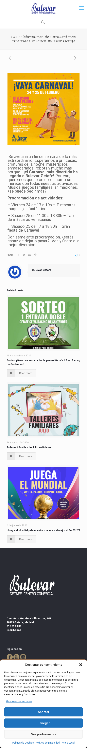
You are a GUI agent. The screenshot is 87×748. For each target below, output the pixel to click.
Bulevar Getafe (41, 269)
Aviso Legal (68, 742)
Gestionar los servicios (19, 701)
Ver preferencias (43, 734)
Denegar (43, 723)
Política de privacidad (48, 742)
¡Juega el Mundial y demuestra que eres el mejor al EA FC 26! (43, 530)
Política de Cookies (23, 742)
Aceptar (43, 712)
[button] (81, 665)
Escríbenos (14, 629)
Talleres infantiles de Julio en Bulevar (29, 447)
